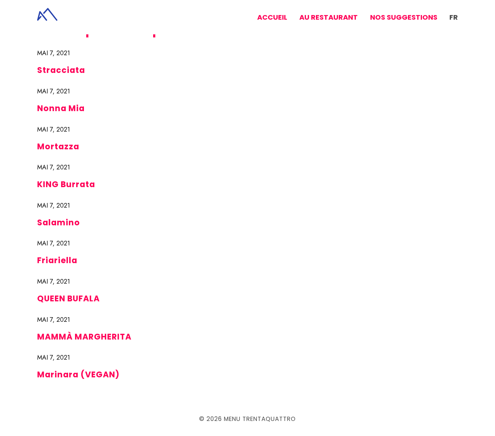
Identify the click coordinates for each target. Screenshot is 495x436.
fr (453, 17)
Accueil (272, 17)
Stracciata (61, 70)
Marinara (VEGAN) (78, 374)
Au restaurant (328, 17)
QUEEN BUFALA (68, 298)
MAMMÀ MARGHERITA (84, 336)
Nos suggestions (403, 17)
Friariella (57, 260)
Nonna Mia (61, 108)
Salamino (58, 222)
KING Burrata (66, 184)
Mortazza (58, 146)
